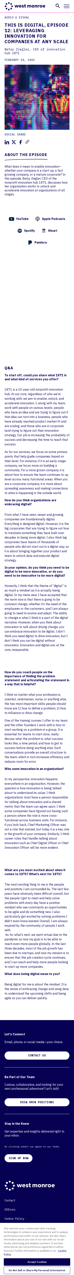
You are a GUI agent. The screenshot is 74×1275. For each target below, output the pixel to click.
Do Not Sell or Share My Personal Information (37, 1270)
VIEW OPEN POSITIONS (37, 1102)
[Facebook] (20, 142)
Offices (10, 1209)
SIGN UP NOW (18, 1158)
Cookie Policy (14, 1218)
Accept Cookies (37, 1262)
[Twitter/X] (13, 142)
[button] (58, 6)
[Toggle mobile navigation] (66, 6)
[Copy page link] (27, 141)
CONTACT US (37, 1055)
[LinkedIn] (7, 142)
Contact (10, 1200)
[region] (37, 1248)
